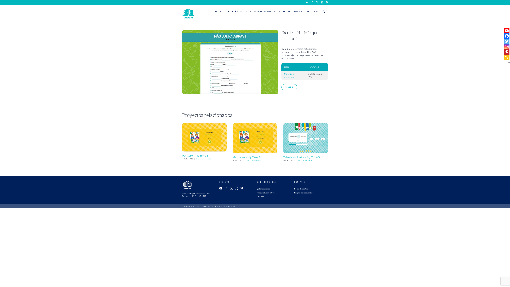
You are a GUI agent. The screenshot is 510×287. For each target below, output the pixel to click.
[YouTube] (220, 188)
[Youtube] (506, 30)
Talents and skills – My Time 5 (301, 157)
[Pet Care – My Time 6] (204, 124)
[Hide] (509, 62)
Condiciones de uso (205, 206)
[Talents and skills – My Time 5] (305, 124)
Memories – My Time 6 (247, 157)
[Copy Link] (506, 57)
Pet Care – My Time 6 (195, 155)
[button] (324, 11)
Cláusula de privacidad (225, 206)
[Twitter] (506, 41)
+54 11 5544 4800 (198, 196)
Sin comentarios (203, 159)
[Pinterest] (506, 52)
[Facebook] (506, 36)
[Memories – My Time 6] (255, 124)
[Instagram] (506, 46)
